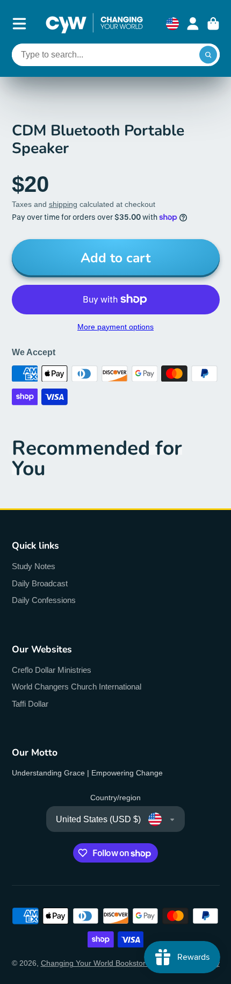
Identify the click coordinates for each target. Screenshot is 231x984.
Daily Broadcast (40, 583)
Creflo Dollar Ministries (51, 669)
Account (192, 23)
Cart (213, 23)
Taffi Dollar (30, 703)
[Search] (208, 55)
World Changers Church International (76, 686)
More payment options (115, 326)
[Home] (94, 23)
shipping (63, 204)
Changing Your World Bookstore (95, 963)
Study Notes (33, 566)
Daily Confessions (44, 600)
